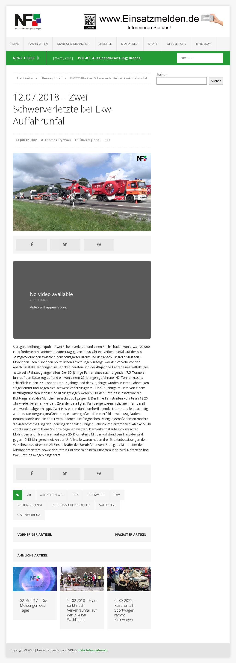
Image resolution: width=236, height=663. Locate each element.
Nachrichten (38, 44)
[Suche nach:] (200, 58)
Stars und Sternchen (73, 44)
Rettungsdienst (30, 505)
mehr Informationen (92, 650)
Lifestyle (105, 44)
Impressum (203, 44)
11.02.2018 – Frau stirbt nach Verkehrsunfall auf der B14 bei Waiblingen (82, 610)
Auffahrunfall (51, 495)
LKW (117, 495)
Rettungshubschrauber (71, 505)
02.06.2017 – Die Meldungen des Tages (33, 605)
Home (15, 44)
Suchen (161, 74)
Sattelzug (107, 505)
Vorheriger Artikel (35, 534)
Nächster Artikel (131, 534)
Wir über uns (176, 44)
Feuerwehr (96, 495)
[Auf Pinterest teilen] (99, 245)
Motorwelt (130, 44)
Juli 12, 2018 (28, 140)
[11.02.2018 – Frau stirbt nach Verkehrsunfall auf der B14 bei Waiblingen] (82, 588)
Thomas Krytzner (57, 140)
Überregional (90, 140)
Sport (152, 44)
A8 (29, 495)
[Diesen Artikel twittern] (65, 245)
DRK (75, 495)
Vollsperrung (29, 515)
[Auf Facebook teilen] (31, 245)
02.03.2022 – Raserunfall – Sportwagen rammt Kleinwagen (125, 610)
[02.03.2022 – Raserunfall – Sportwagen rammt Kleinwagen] (129, 588)
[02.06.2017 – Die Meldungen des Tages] (35, 588)
